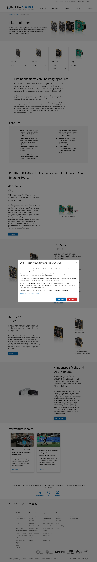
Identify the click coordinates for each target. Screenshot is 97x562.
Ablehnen (72, 299)
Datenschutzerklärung (33, 293)
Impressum (23, 293)
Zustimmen (61, 299)
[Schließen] (76, 262)
